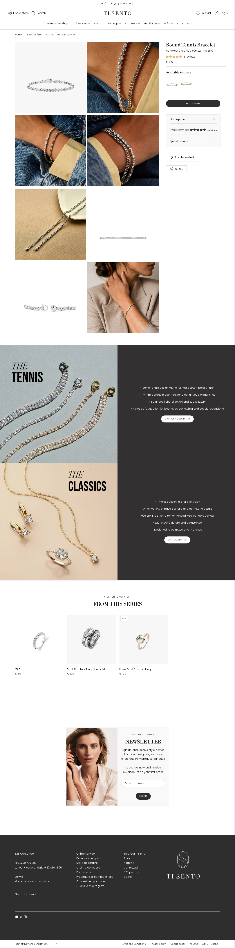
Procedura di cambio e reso (94, 877)
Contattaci (131, 867)
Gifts (167, 23)
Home (19, 34)
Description (177, 119)
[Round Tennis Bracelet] (172, 83)
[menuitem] (134, 944)
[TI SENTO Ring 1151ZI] (39, 639)
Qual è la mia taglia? (90, 886)
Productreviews (193, 130)
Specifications (179, 141)
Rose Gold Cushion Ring (135, 669)
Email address (132, 777)
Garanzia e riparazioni (90, 881)
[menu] (36, 944)
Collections (80, 23)
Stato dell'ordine (87, 863)
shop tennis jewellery (177, 418)
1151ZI (18, 669)
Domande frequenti (89, 858)
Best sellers (34, 34)
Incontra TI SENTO (135, 853)
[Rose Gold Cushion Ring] (143, 639)
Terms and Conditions (133, 943)
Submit (143, 796)
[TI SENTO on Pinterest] (21, 917)
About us (183, 23)
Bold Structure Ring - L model (86, 669)
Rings (97, 23)
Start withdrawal (25, 894)
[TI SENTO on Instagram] (25, 917)
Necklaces (151, 23)
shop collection (177, 539)
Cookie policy (178, 943)
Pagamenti (83, 872)
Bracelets (131, 23)
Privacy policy (158, 943)
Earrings (113, 23)
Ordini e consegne (88, 867)
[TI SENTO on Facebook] (16, 917)
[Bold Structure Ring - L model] (91, 639)
